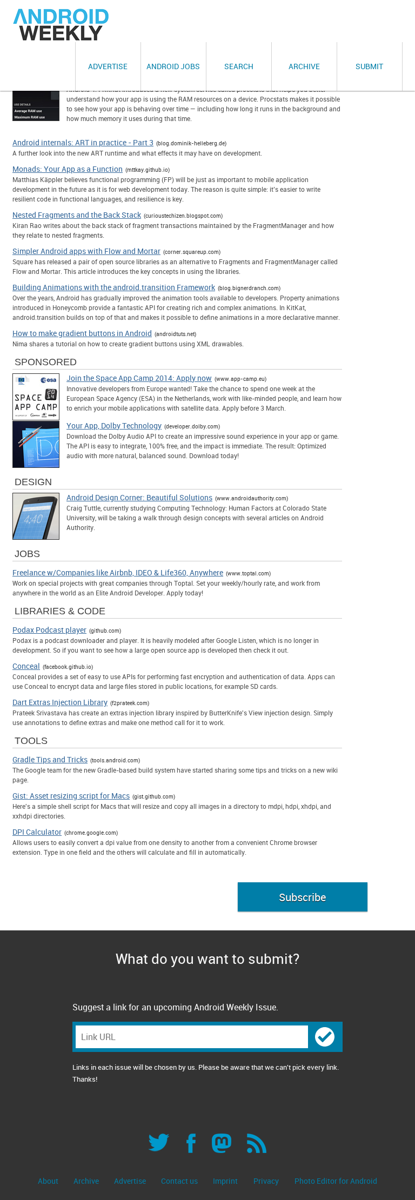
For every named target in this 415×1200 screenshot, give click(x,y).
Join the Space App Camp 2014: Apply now (139, 378)
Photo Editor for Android (335, 1181)
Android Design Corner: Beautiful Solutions (139, 497)
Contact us (180, 1181)
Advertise (108, 66)
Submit (369, 66)
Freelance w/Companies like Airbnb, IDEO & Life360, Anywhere (117, 573)
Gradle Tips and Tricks (50, 760)
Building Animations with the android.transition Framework (113, 287)
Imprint (225, 1181)
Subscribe (302, 897)
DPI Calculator (37, 832)
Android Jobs (173, 66)
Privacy (266, 1181)
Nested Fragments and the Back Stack (76, 215)
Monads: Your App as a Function (67, 169)
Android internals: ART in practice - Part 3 (82, 143)
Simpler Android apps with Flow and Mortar (86, 251)
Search (238, 66)
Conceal (26, 666)
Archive (304, 66)
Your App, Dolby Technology (114, 426)
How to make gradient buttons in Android (82, 333)
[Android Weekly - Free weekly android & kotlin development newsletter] (61, 24)
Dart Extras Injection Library (60, 702)
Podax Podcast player (49, 630)
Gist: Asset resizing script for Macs (71, 796)
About (49, 1181)
